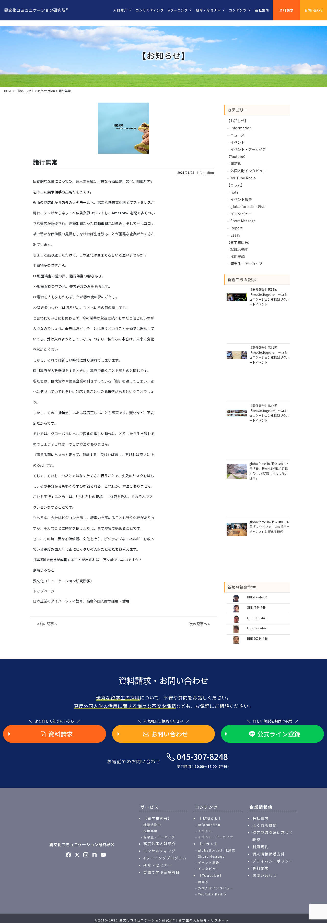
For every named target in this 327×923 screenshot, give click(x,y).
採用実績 (237, 256)
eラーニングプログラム (165, 857)
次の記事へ (198, 623)
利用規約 (260, 846)
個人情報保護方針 (268, 853)
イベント (237, 142)
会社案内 (262, 10)
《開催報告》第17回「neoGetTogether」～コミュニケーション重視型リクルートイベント (269, 354)
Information (205, 172)
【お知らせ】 (237, 120)
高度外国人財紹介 (159, 843)
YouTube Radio (243, 177)
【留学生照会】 (239, 242)
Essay (235, 235)
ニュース (237, 135)
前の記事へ (48, 623)
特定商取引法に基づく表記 (272, 836)
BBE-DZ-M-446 (257, 638)
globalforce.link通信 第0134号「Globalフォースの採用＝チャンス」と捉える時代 (269, 527)
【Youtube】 (237, 156)
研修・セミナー (157, 865)
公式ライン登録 (278, 733)
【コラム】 (235, 185)
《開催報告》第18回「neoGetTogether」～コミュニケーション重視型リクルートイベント (269, 296)
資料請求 (286, 10)
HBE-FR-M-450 (257, 597)
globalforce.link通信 (247, 206)
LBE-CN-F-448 (256, 618)
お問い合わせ (314, 10)
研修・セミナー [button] (208, 10)
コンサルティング (150, 10)
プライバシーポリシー (272, 861)
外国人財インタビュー (248, 170)
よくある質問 (264, 825)
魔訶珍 (235, 163)
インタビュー (241, 213)
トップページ (43, 591)
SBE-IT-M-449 (256, 607)
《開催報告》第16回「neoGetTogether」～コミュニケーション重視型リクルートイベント (269, 413)
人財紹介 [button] (120, 10)
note (234, 192)
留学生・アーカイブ (246, 263)
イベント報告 (241, 199)
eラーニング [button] (178, 10)
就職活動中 (239, 249)
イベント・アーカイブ (248, 149)
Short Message (243, 220)
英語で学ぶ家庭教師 (161, 872)
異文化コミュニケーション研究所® (81, 845)
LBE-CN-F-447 (256, 628)
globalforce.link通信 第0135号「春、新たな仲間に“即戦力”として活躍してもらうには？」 (268, 471)
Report (236, 227)
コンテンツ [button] (238, 10)
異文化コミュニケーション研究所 (36, 10)
